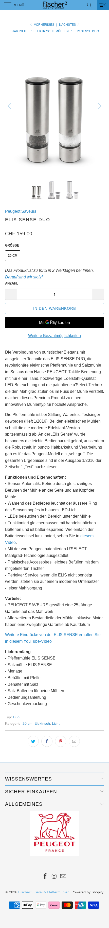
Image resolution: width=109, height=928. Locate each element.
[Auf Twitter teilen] (33, 741)
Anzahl (11, 283)
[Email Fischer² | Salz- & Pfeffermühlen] (63, 876)
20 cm (12, 256)
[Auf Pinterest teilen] (60, 741)
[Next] (98, 106)
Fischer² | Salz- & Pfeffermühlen (43, 892)
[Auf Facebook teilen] (46, 741)
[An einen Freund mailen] (74, 741)
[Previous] (10, 106)
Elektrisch (42, 723)
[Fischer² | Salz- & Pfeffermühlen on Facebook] (45, 876)
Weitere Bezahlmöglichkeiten (54, 335)
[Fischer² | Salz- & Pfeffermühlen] (54, 5)
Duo (16, 717)
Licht (56, 723)
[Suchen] (91, 5)
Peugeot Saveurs (20, 211)
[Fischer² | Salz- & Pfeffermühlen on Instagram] (54, 876)
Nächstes (68, 24)
